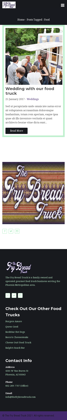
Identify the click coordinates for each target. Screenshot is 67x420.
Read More (16, 130)
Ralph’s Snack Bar (15, 348)
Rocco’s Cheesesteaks (16, 337)
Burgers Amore (13, 321)
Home (21, 19)
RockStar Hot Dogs (15, 332)
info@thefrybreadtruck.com (20, 397)
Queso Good (11, 326)
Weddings (33, 99)
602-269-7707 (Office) (16, 386)
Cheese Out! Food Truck (18, 342)
